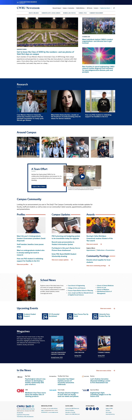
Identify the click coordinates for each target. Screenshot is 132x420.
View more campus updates (60, 260)
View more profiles (22, 264)
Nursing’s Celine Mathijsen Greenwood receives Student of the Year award (99, 238)
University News (22, 49)
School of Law (101, 287)
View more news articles (103, 370)
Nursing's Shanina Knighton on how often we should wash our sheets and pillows (68, 394)
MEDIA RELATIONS (46, 406)
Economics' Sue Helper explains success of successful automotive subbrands (66, 381)
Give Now (108, 410)
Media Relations (80, 8)
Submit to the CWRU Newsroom (72, 414)
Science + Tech (83, 13)
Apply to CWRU (109, 408)
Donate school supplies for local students (98, 261)
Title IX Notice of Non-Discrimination (25, 416)
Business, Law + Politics (69, 13)
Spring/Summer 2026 (57, 357)
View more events (105, 308)
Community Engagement (96, 13)
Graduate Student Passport (30, 315)
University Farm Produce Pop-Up (104, 315)
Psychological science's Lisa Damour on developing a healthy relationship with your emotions (35, 381)
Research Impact (57, 8)
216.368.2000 (20, 412)
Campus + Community (68, 8)
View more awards (92, 244)
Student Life (86, 36)
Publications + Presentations (106, 250)
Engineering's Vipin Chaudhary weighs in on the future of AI (100, 394)
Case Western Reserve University (27, 409)
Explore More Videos (39, 186)
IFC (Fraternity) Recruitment (54, 315)
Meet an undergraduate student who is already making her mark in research (30, 252)
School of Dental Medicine (105, 285)
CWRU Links (109, 406)
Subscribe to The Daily (70, 412)
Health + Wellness (34, 13)
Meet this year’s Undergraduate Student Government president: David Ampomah (31, 238)
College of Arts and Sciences (76, 288)
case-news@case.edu (53, 412)
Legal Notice (20, 414)
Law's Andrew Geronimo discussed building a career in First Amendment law (100, 381)
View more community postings (96, 265)
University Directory (110, 414)
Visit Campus (108, 412)
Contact (96, 8)
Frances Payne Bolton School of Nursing (80, 290)
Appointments (90, 250)
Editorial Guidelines (69, 410)
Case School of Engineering (76, 285)
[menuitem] (33, 13)
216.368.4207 (44, 412)
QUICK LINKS (69, 406)
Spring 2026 (77, 355)
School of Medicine (103, 289)
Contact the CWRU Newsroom (72, 408)
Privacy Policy (26, 414)
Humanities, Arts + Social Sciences (51, 13)
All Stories (89, 8)
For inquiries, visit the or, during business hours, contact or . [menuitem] (49, 410)
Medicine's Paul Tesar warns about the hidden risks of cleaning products (35, 394)
